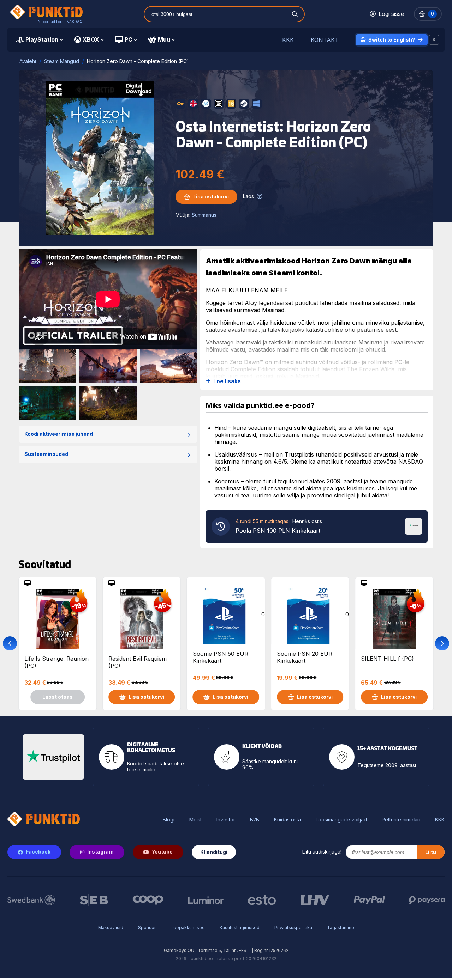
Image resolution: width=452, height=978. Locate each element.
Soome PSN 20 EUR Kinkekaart (304, 657)
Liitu (430, 852)
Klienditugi (213, 852)
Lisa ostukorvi (211, 197)
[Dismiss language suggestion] (434, 40)
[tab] (39, 39)
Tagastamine (340, 927)
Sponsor (147, 927)
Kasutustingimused (240, 927)
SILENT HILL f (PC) (387, 658)
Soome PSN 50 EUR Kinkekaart (220, 657)
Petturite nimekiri (401, 820)
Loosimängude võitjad (341, 820)
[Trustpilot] (413, 526)
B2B (254, 820)
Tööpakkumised (188, 927)
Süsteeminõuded (46, 454)
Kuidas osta (287, 820)
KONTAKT (325, 40)
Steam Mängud (61, 61)
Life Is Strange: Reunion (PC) (56, 662)
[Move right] (442, 643)
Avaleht (27, 61)
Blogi (168, 820)
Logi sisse (391, 13)
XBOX (91, 39)
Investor (225, 820)
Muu (164, 39)
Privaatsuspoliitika (293, 927)
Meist (195, 820)
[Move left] (10, 643)
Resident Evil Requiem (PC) (137, 662)
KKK (288, 40)
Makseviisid (110, 927)
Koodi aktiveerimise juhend (58, 434)
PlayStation (41, 39)
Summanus (204, 215)
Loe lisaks (227, 381)
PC (128, 39)
